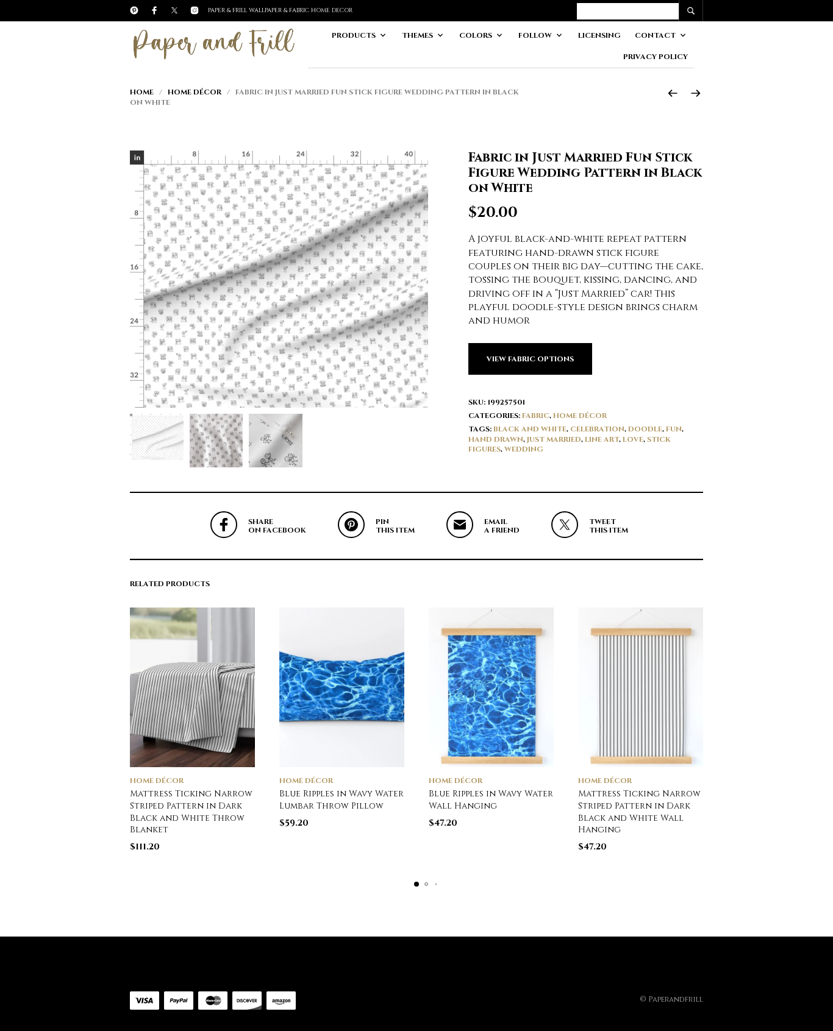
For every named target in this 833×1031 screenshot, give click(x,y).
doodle (645, 429)
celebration (597, 429)
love (633, 439)
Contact (655, 35)
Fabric (535, 415)
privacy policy (655, 57)
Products (354, 35)
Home (142, 92)
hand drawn (495, 439)
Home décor (194, 92)
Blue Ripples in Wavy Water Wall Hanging (491, 800)
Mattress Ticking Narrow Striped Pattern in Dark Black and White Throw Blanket (191, 811)
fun (674, 429)
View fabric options (530, 359)
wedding (523, 449)
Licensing (599, 35)
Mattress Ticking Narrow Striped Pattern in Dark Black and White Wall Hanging (639, 811)
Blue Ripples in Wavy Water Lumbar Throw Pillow (341, 800)
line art (602, 439)
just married (554, 439)
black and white (530, 429)
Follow (535, 35)
